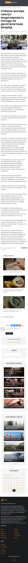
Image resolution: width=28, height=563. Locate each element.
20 (11, 488)
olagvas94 (23, 31)
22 (17, 488)
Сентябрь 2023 (9, 475)
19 (8, 488)
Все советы (4, 546)
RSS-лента (3, 553)
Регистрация (12, 342)
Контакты (3, 551)
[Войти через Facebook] (17, 325)
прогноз (3, 249)
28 (14, 490)
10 (22, 483)
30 (19, 490)
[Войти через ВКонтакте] (14, 325)
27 (11, 490)
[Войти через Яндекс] (20, 325)
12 (8, 485)
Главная (3, 544)
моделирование (11, 248)
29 (17, 490)
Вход (18, 342)
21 (14, 488)
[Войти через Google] (22, 325)
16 (19, 485)
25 (5, 490)
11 (5, 485)
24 (22, 488)
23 (19, 488)
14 (14, 485)
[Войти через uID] (12, 325)
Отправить (9, 333)
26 (8, 490)
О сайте (3, 549)
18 (5, 488)
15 (17, 485)
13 (11, 485)
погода (3, 248)
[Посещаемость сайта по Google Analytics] (4, 500)
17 (22, 485)
